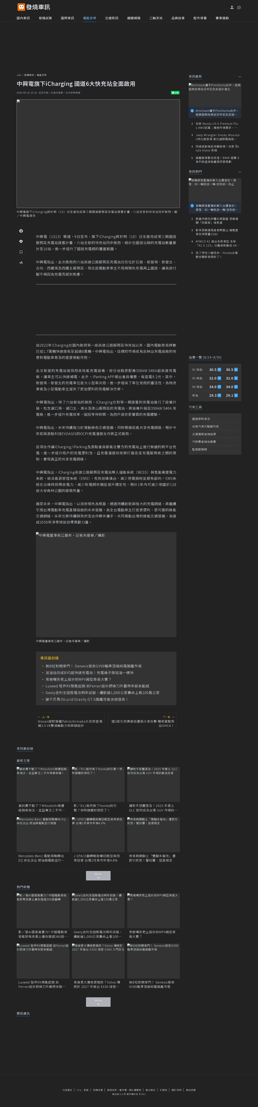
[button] (238, 7)
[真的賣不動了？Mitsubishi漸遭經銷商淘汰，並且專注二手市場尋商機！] (43, 784)
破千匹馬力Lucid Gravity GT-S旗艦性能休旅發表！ (87, 699)
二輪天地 (156, 18)
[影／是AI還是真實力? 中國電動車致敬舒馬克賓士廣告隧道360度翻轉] (43, 910)
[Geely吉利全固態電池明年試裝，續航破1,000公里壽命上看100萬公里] (98, 910)
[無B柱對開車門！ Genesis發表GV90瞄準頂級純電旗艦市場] (153, 961)
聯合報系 (151, 1090)
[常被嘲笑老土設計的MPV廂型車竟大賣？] (153, 910)
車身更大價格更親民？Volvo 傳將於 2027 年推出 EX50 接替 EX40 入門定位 (97, 984)
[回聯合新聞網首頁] (21, 7)
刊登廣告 (67, 1090)
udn (19, 75)
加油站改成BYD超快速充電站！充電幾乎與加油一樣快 (90, 672)
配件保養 (200, 18)
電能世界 (89, 18)
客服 (86, 1090)
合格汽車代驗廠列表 (205, 426)
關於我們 (176, 1090)
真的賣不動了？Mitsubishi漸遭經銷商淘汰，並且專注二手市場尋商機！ (41, 807)
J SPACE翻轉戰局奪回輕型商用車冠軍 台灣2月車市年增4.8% (97, 858)
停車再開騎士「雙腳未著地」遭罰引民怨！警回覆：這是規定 (152, 858)
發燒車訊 (29, 75)
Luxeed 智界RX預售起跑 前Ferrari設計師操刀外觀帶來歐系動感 (97, 686)
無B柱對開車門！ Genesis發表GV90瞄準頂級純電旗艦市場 (94, 666)
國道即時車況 (201, 419)
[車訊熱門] (239, 172)
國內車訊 (23, 18)
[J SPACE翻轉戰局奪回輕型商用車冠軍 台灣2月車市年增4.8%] (98, 834)
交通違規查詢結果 (204, 434)
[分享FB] (21, 230)
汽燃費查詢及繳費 (204, 441)
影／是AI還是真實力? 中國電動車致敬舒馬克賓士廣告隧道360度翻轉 (43, 934)
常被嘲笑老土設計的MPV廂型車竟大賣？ (79, 679)
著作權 (123, 1090)
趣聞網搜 (134, 18)
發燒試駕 (45, 18)
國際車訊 (67, 18)
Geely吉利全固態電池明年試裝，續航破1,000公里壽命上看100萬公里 (103, 692)
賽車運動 (222, 18)
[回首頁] (38, 7)
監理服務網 (199, 449)
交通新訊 (111, 18)
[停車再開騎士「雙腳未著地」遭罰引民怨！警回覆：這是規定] (153, 834)
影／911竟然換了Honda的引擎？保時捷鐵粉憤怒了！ (95, 807)
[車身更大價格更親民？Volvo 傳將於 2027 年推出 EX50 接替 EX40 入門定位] (98, 961)
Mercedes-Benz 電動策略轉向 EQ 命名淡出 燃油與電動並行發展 (41, 858)
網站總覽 (191, 1090)
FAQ (79, 1090)
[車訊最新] (239, 77)
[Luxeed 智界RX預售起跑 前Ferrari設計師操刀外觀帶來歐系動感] (43, 961)
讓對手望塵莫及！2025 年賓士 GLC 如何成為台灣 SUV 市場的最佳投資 (153, 807)
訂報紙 (163, 1090)
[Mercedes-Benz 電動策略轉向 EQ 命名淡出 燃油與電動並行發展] (43, 834)
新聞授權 (98, 1090)
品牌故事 (178, 18)
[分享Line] (21, 241)
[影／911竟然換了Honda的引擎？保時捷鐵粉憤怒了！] (98, 784)
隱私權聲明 (135, 1090)
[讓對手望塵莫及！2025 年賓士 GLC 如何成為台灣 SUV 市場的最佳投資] (153, 784)
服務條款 (112, 1090)
